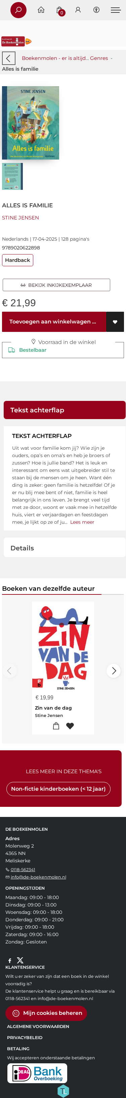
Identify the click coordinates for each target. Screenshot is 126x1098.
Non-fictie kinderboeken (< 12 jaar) (58, 789)
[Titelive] (63, 1091)
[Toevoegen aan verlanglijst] (115, 322)
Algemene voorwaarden (38, 1026)
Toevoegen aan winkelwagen (49, 321)
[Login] (78, 10)
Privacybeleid (24, 1037)
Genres (99, 58)
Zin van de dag (53, 708)
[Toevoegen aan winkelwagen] (56, 726)
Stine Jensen (20, 217)
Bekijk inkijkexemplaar (59, 285)
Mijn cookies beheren (52, 1013)
